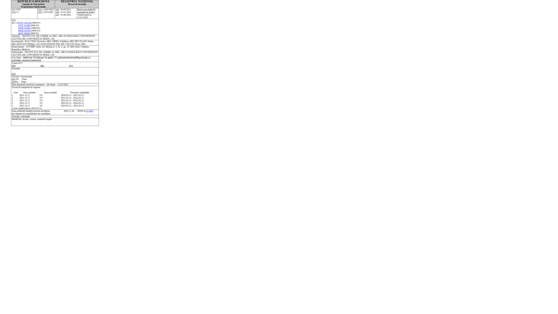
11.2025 (89, 111)
